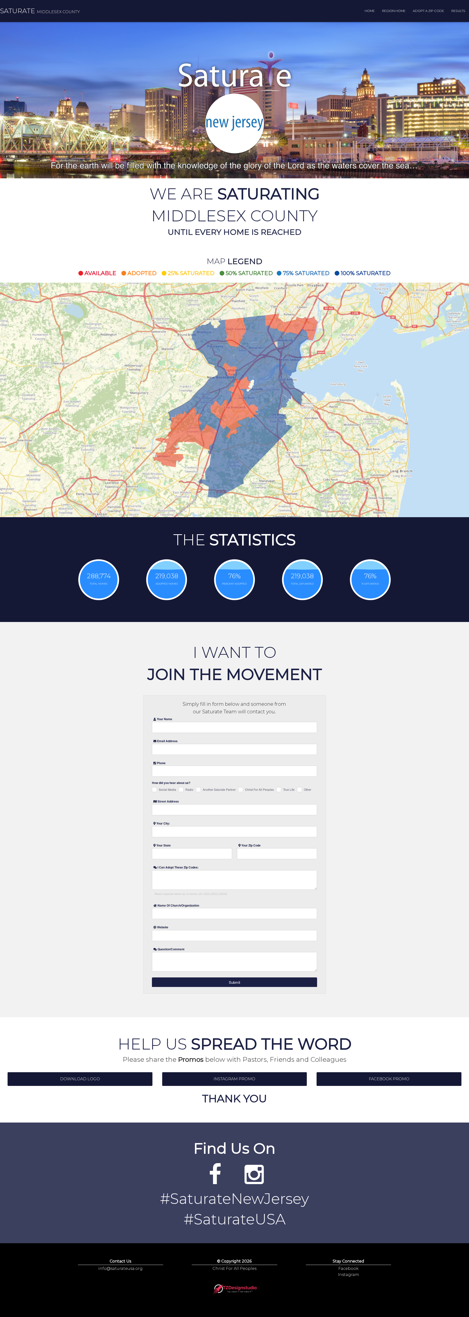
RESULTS (458, 11)
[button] (80, 1079)
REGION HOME (393, 11)
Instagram (348, 1274)
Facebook (348, 1268)
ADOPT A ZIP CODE (428, 11)
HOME (370, 11)
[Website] (215, 1181)
